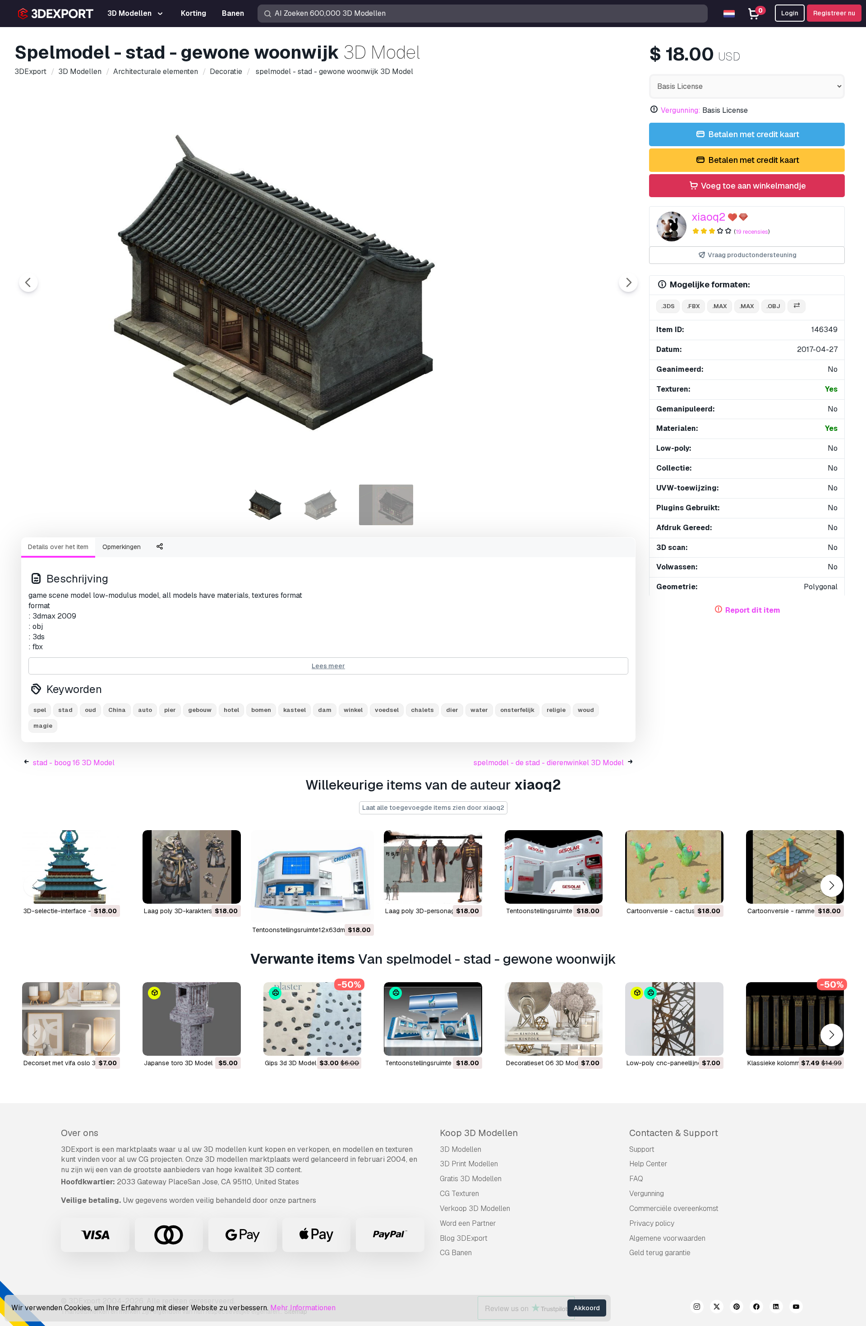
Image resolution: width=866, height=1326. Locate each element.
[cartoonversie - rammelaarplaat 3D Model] (795, 867)
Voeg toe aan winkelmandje (752, 185)
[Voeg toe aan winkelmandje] (88, 891)
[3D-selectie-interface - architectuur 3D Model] (71, 867)
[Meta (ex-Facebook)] (756, 1308)
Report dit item (752, 610)
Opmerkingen (121, 547)
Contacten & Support (673, 1133)
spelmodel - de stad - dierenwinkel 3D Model (549, 762)
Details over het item (58, 547)
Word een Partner (468, 1223)
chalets (422, 710)
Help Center (648, 1164)
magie (42, 726)
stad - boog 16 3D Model (74, 762)
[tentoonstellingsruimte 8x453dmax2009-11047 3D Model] (554, 867)
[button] (831, 885)
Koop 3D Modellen (479, 1133)
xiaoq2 (708, 217)
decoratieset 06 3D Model (544, 1063)
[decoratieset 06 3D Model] (554, 1019)
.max (719, 306)
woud (586, 710)
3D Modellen (460, 1149)
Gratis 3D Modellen (471, 1178)
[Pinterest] (737, 1308)
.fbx (693, 306)
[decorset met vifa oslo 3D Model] (71, 1019)
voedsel (387, 710)
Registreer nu (834, 13)
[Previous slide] (28, 282)
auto (145, 710)
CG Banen (456, 1252)
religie (556, 710)
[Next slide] (628, 282)
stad (65, 710)
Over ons (79, 1133)
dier (452, 710)
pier (170, 710)
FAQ (636, 1178)
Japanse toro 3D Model (178, 1063)
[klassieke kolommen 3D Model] (795, 1019)
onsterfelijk (517, 710)
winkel (353, 710)
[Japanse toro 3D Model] (191, 1019)
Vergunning (646, 1193)
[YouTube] (796, 1308)
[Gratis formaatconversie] (796, 306)
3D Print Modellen (469, 1164)
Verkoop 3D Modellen (475, 1208)
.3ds (668, 306)
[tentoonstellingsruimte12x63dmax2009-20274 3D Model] (312, 876)
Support (641, 1149)
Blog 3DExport (464, 1238)
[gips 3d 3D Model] (312, 1019)
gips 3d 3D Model (290, 1063)
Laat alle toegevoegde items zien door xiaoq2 (433, 808)
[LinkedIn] (776, 1308)
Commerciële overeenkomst (674, 1208)
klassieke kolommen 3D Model (791, 1063)
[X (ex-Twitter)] (717, 1308)
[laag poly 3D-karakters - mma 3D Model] (191, 867)
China (117, 710)
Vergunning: (680, 110)
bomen (261, 710)
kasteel (294, 710)
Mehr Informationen (303, 1307)
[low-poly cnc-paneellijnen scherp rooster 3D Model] (674, 1019)
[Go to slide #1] (271, 505)
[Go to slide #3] (386, 505)
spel (39, 710)
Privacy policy (651, 1223)
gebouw (200, 710)
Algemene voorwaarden (667, 1238)
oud (90, 710)
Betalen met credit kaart (752, 134)
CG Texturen (459, 1193)
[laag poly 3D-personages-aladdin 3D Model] (433, 867)
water (479, 710)
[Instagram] (697, 1308)
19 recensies (752, 232)
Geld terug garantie (660, 1252)
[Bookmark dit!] (107, 891)
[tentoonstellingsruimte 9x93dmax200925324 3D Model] (433, 1019)
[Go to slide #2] (328, 505)
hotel (231, 710)
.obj (773, 306)
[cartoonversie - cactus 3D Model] (674, 867)
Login (789, 13)
